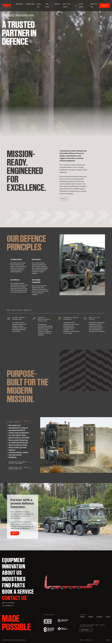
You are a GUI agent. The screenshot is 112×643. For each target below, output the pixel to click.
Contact (104, 5)
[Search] (76, 5)
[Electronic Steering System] (49, 621)
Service (57, 4)
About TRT (39, 6)
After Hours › (81, 6)
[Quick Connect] (63, 628)
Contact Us (14, 597)
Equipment (19, 4)
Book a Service (18, 591)
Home (4, 15)
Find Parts (47, 6)
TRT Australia (8, 606)
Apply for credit (8, 603)
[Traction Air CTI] (63, 620)
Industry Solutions (21, 15)
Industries (14, 579)
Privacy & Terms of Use (86, 640)
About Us (12, 572)
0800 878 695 (94, 6)
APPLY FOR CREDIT (66, 6)
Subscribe (86, 630)
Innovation (30, 4)
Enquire (64, 198)
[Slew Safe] (49, 629)
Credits (108, 640)
